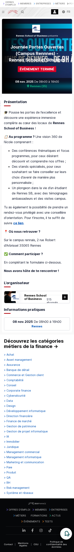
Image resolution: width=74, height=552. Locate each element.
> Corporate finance (17, 390)
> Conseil (10, 385)
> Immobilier (12, 441)
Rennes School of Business (35, 297)
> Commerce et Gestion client (24, 375)
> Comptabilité (13, 380)
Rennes (37, 326)
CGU (36, 544)
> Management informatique (22, 457)
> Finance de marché (18, 421)
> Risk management (17, 487)
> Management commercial (21, 452)
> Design (10, 405)
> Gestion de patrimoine (20, 426)
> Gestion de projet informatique (26, 431)
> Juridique (11, 447)
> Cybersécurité (14, 395)
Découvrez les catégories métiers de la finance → (34, 343)
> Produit (10, 472)
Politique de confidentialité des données (56, 544)
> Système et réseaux (18, 492)
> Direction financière (18, 416)
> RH (7, 482)
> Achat (9, 354)
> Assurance (12, 364)
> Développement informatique (25, 411)
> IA (6, 436)
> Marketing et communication (24, 462)
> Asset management (18, 359)
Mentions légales (23, 544)
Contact (8, 544)
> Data (8, 400)
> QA (7, 477)
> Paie (8, 467)
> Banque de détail (16, 370)
